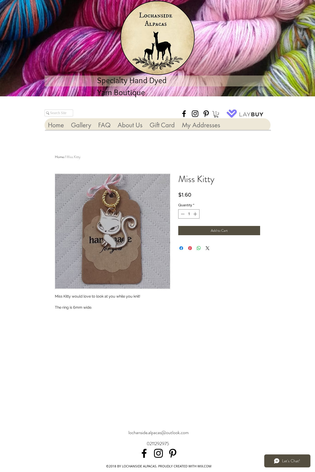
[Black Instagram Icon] (195, 113)
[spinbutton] (188, 214)
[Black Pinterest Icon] (206, 113)
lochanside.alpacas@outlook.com (158, 432)
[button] (216, 114)
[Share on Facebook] (181, 248)
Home (59, 156)
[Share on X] (207, 248)
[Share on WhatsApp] (199, 248)
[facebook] (184, 113)
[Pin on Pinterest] (190, 248)
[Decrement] (182, 214)
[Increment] (195, 214)
